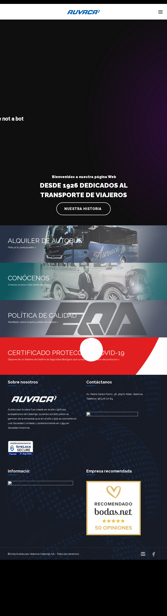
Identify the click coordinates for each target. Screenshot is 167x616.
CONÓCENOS (29, 280)
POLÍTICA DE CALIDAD (42, 318)
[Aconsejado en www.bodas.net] (113, 534)
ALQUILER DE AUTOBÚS (45, 243)
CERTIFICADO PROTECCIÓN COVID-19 (66, 355)
